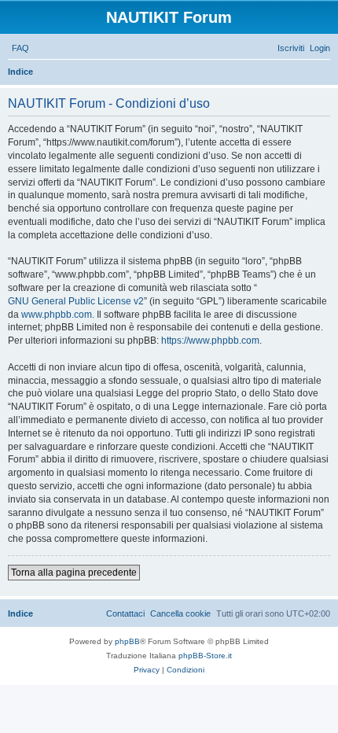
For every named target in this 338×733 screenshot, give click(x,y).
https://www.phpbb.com (210, 340)
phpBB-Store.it (205, 655)
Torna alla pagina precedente (74, 572)
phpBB (127, 641)
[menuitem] (20, 48)
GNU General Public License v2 (76, 301)
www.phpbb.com (56, 314)
